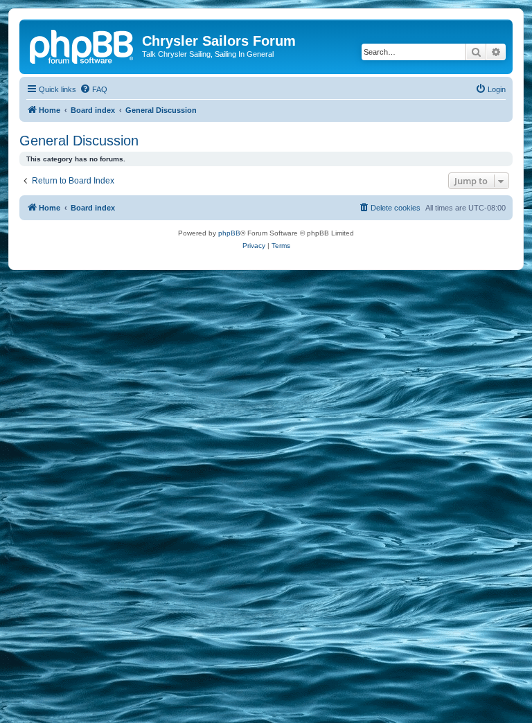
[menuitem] (93, 89)
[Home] (82, 45)
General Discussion (79, 140)
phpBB (229, 233)
